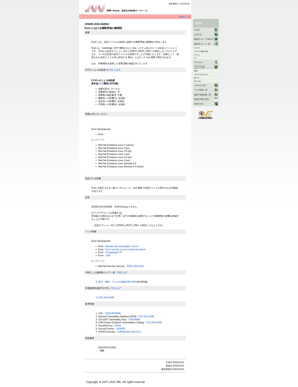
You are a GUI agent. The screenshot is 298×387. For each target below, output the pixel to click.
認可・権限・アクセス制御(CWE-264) (117, 282)
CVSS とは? (113, 70)
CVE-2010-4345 (106, 297)
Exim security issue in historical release (125, 249)
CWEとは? (121, 272)
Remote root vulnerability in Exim (122, 246)
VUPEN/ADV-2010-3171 (129, 331)
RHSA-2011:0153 (135, 266)
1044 (108, 255)
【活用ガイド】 (184, 17)
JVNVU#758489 (113, 313)
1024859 (120, 328)
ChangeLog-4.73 (114, 252)
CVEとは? (116, 288)
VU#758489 (134, 319)
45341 (118, 325)
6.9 (101, 83)
